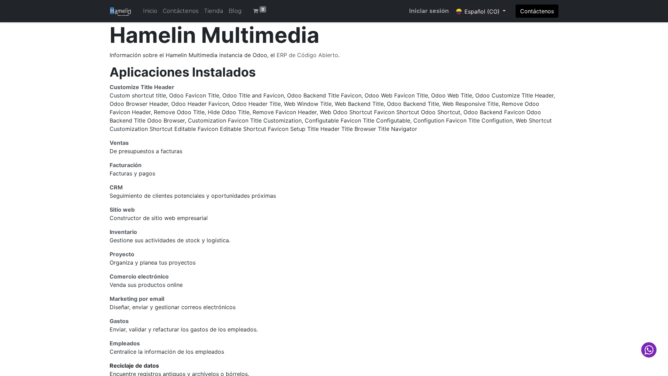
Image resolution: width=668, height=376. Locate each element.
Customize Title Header (142, 87)
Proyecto (122, 254)
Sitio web (122, 209)
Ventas (119, 142)
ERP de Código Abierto (307, 55)
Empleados (125, 343)
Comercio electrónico (139, 276)
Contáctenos (537, 11)
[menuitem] (150, 11)
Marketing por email (137, 298)
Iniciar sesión (429, 11)
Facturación (126, 165)
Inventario (123, 231)
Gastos (119, 321)
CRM (116, 187)
